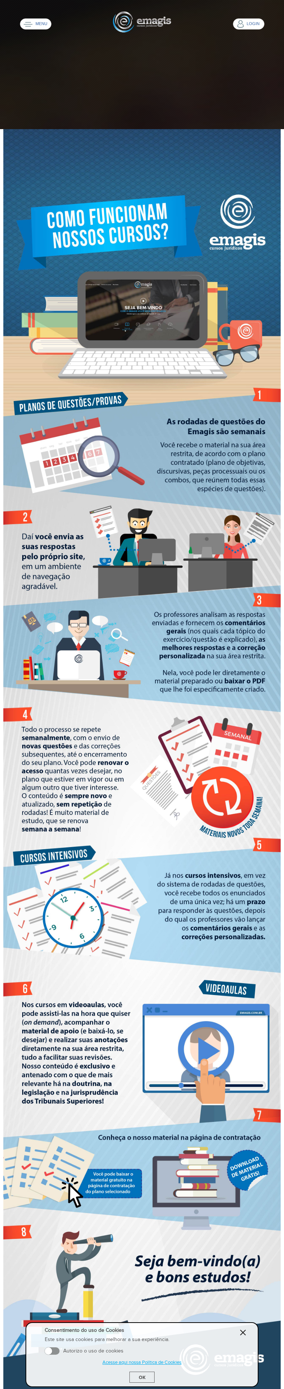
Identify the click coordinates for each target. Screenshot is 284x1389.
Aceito (52, 1351)
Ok (142, 1377)
